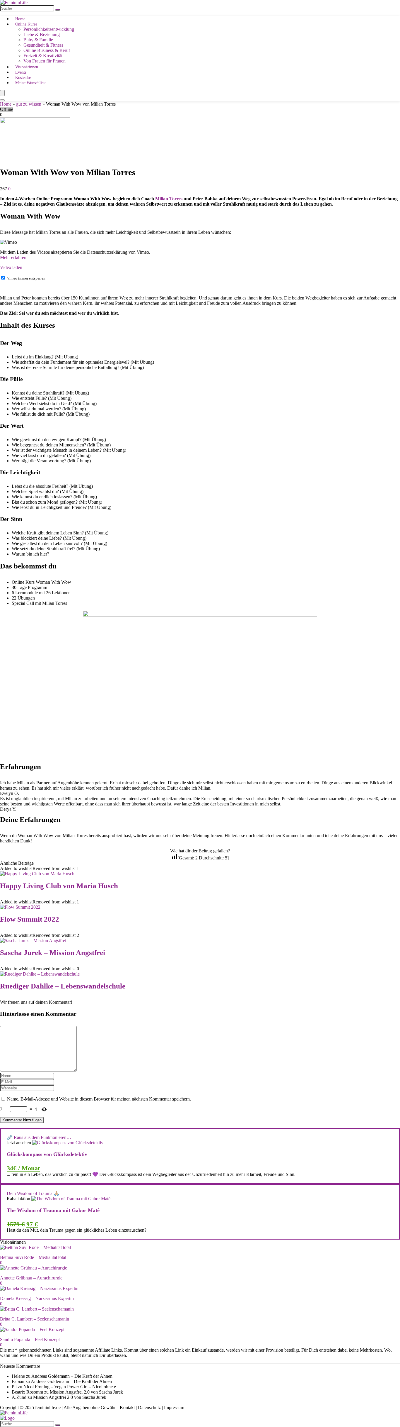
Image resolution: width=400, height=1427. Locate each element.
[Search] (2, 100)
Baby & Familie (38, 39)
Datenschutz (149, 1407)
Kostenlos (23, 77)
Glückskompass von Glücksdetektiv (47, 1154)
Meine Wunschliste (30, 83)
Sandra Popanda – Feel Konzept (30, 1339)
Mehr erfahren (13, 257)
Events (20, 72)
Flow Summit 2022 (29, 919)
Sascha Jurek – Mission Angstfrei (52, 953)
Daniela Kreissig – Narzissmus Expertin (37, 1298)
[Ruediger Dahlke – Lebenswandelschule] (40, 973)
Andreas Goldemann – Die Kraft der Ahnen (71, 1376)
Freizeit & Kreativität (42, 55)
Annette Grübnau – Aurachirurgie (31, 1277)
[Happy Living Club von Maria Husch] (37, 873)
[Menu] (2, 93)
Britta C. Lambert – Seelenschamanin (34, 1318)
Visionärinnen (26, 67)
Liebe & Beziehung (41, 34)
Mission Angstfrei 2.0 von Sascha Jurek (86, 1391)
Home (20, 19)
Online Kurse (26, 24)
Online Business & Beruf (46, 50)
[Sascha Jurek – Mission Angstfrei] (33, 940)
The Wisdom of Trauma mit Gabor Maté (53, 1210)
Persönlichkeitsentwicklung (48, 29)
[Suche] (57, 10)
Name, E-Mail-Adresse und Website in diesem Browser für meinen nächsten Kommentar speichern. (99, 1098)
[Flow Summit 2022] (20, 907)
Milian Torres (168, 198)
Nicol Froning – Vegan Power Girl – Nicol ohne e (69, 1386)
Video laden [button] (11, 267)
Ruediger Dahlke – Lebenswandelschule (62, 986)
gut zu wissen (28, 103)
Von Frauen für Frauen (44, 60)
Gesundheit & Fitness (43, 45)
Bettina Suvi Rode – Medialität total (33, 1257)
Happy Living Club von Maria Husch (59, 886)
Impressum (174, 1407)
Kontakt (127, 1407)
